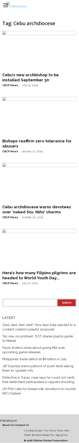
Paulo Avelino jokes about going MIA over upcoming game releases (33, 350)
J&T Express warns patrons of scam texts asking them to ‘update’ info (38, 368)
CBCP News (10, 85)
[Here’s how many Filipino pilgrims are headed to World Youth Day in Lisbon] (39, 249)
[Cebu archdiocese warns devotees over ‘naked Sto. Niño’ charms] (39, 183)
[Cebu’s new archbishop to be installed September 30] (39, 51)
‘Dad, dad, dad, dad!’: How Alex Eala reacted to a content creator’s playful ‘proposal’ (39, 327)
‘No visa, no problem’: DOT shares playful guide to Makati (37, 338)
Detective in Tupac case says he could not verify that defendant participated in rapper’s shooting (38, 380)
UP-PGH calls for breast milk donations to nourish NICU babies (39, 391)
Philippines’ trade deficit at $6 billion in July (34, 359)
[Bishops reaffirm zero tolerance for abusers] (39, 116)
